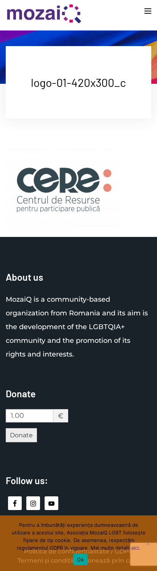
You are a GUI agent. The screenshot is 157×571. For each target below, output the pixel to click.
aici (135, 548)
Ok (80, 560)
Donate (21, 435)
